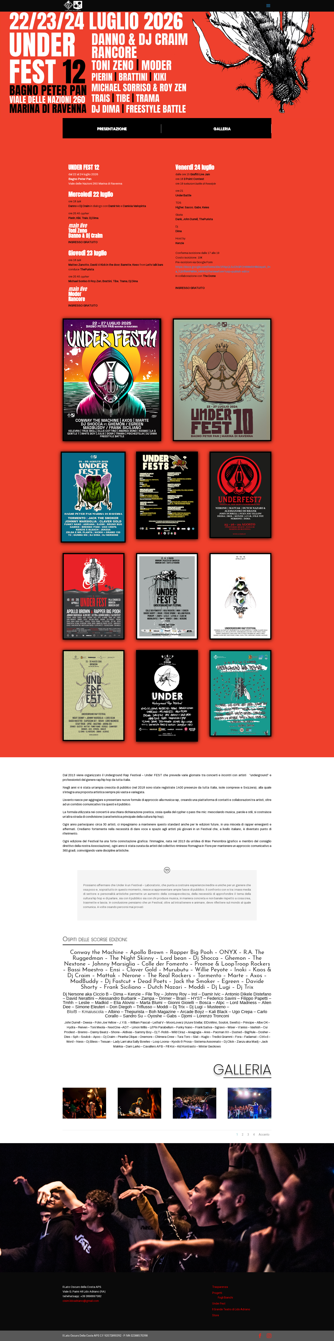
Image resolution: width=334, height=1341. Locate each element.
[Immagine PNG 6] (139, 1117)
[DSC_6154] (194, 1117)
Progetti (217, 1292)
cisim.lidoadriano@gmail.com (81, 1300)
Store (215, 1315)
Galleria (222, 128)
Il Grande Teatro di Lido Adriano (231, 1309)
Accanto (264, 1134)
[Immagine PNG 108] (249, 1117)
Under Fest (218, 1303)
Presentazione (112, 128)
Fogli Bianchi (225, 1297)
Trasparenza (220, 1286)
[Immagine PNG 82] (84, 1117)
